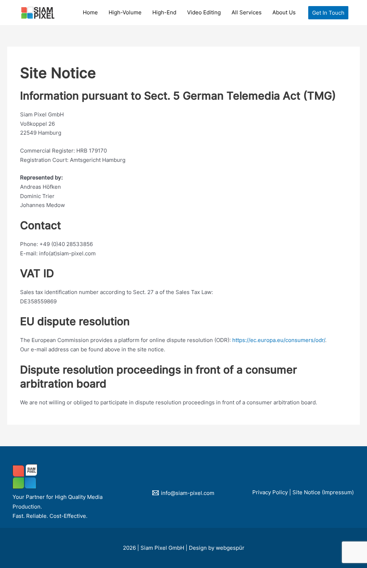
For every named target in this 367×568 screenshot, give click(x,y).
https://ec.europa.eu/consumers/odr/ (278, 340)
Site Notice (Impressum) (323, 492)
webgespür (230, 547)
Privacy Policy (270, 492)
